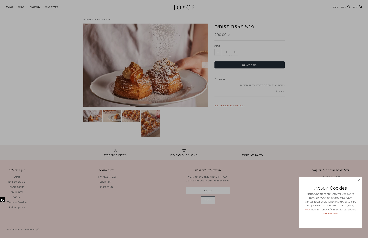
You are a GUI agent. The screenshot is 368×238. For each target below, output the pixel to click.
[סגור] (358, 180)
